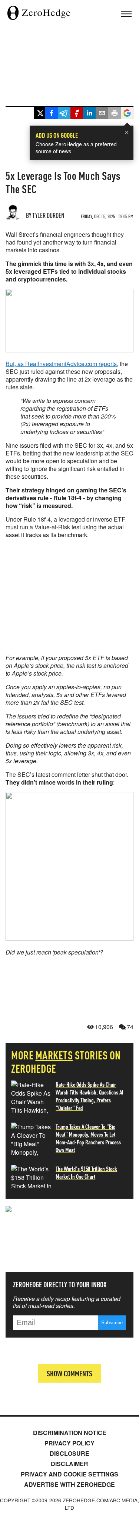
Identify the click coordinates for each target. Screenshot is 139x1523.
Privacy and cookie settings (69, 1474)
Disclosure (69, 1453)
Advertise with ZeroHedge (69, 1484)
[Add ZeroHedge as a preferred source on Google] (127, 114)
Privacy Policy (69, 1443)
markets (54, 1055)
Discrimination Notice (69, 1432)
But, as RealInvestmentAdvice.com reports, (62, 363)
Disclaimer (69, 1463)
